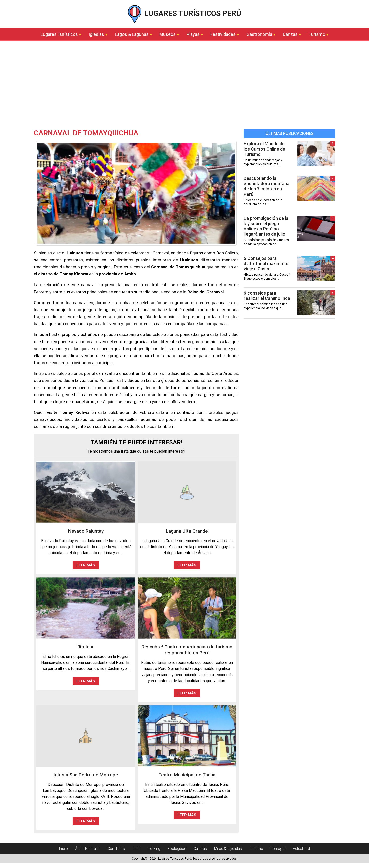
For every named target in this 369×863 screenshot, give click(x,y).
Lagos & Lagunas (132, 34)
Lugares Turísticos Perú (192, 13)
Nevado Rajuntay (86, 531)
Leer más (85, 565)
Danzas (290, 34)
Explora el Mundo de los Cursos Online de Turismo (264, 149)
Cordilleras (116, 849)
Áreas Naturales (87, 849)
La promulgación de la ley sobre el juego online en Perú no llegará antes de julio (266, 226)
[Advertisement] (184, 86)
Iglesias (96, 34)
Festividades (223, 34)
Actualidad (301, 849)
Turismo (317, 34)
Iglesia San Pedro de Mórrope (85, 775)
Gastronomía (259, 34)
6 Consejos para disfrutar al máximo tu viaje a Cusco (266, 263)
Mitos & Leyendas (228, 849)
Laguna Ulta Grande (187, 531)
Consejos (278, 849)
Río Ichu (85, 647)
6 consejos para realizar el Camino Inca (267, 295)
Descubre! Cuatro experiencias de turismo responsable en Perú (186, 650)
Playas (193, 34)
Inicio (63, 849)
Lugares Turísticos (59, 34)
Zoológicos (176, 849)
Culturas (200, 849)
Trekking (153, 849)
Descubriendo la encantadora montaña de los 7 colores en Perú (266, 186)
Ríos (136, 849)
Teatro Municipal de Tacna (186, 775)
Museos (167, 34)
